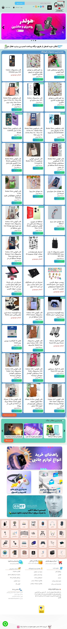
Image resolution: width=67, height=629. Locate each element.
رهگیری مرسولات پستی (37, 580)
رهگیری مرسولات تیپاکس (37, 583)
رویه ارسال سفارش (38, 574)
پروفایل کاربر (58, 571)
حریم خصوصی (17, 581)
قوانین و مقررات (16, 571)
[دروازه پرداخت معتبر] (41, 613)
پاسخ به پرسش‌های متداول (14, 574)
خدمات (59, 578)
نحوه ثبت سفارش (38, 572)
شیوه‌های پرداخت (38, 577)
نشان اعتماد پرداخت (56, 581)
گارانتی (59, 574)
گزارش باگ (18, 584)
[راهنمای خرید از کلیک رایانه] (41, 568)
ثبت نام (17, 7)
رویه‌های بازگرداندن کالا (15, 577)
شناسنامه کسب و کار (56, 584)
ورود (21, 7)
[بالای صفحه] (18, 627)
